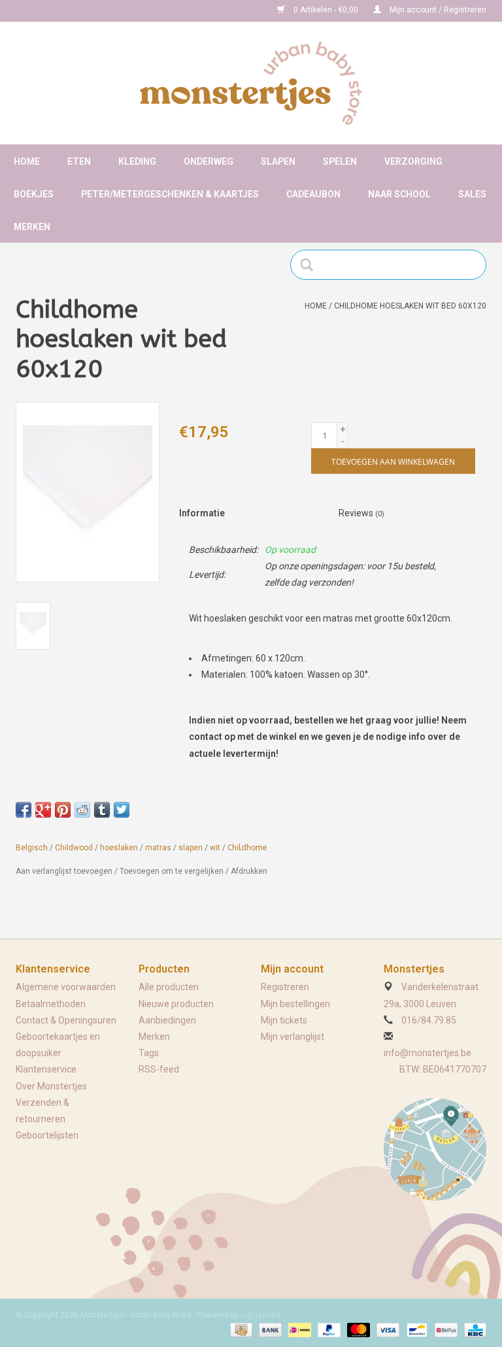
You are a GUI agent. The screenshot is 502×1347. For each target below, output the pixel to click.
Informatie (202, 513)
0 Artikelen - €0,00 (326, 9)
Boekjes (34, 194)
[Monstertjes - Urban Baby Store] (251, 83)
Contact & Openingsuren (66, 1020)
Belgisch (32, 847)
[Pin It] (63, 810)
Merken (32, 227)
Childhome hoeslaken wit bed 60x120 (410, 305)
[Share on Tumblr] (102, 810)
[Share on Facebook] (23, 810)
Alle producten (169, 987)
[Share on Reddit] (82, 810)
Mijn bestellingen (295, 1004)
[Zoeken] (310, 265)
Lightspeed (260, 1315)
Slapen (278, 161)
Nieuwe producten (176, 1004)
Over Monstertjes (51, 1086)
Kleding (137, 161)
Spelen (340, 161)
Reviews (361, 513)
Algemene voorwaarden (66, 987)
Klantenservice (46, 1069)
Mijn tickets (284, 1020)
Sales (472, 194)
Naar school (399, 194)
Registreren (285, 987)
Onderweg (208, 161)
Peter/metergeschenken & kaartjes (170, 194)
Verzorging (413, 161)
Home (27, 161)
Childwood (74, 847)
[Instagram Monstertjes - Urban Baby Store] (71, 10)
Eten (79, 161)
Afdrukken (249, 871)
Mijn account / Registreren (437, 9)
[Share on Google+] (43, 810)
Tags (149, 1053)
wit (215, 847)
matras (158, 847)
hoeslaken (119, 847)
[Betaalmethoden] (240, 1329)
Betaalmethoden (51, 1004)
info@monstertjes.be (427, 1053)
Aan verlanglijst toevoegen (64, 871)
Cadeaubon (313, 194)
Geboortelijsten (47, 1135)
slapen (190, 847)
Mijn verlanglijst (292, 1036)
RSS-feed (159, 1069)
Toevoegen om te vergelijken (173, 871)
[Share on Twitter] (121, 810)
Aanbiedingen (167, 1020)
